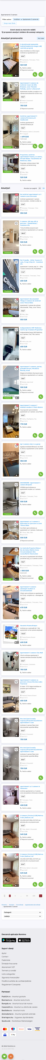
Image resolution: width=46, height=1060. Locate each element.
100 (34, 896)
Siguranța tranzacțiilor (10, 977)
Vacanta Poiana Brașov (28, 625)
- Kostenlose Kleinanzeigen (17, 1021)
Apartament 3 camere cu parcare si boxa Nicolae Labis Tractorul (31, 682)
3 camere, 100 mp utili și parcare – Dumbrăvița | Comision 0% (29, 223)
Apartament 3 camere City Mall (31, 653)
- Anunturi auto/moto (16, 1000)
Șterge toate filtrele (9, 23)
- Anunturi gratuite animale (18, 1014)
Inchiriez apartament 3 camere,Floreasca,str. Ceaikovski (28, 118)
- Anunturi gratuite (14, 996)
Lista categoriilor (8, 974)
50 (44, 188)
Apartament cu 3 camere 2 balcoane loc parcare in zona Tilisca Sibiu (31, 523)
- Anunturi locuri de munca (17, 1003)
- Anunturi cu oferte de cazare (19, 1007)
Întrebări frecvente (9, 964)
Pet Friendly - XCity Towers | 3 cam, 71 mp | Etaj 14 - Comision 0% (31, 262)
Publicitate (6, 960)
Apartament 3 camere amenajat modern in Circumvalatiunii (28, 588)
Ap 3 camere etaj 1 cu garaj (30, 444)
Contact (5, 957)
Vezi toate (41, 38)
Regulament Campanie (11, 984)
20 (40, 188)
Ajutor (4, 953)
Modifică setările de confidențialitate (16, 981)
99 (27, 896)
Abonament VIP (8, 967)
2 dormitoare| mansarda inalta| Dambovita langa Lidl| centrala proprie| (31, 46)
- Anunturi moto (13, 1010)
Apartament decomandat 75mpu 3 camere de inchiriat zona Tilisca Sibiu (30, 301)
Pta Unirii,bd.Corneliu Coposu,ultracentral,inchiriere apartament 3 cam (31, 720)
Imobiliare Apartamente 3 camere (25, 19)
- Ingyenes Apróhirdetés (17, 1017)
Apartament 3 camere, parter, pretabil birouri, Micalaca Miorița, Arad (31, 368)
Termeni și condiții (9, 970)
